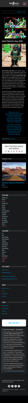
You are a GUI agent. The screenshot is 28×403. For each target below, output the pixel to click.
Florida (3, 209)
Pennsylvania (5, 248)
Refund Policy (5, 308)
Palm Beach (5, 242)
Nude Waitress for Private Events (9, 279)
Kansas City (5, 216)
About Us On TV (6, 288)
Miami (3, 223)
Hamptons (4, 212)
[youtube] (9, 386)
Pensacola (4, 246)
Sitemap (4, 310)
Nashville (4, 225)
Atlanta (3, 199)
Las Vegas (4, 220)
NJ (2, 233)
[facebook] (12, 386)
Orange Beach (5, 239)
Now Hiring (4, 293)
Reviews (4, 296)
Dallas (3, 205)
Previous (19, 12)
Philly (3, 250)
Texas (3, 261)
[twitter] (15, 386)
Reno (3, 254)
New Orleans (5, 237)
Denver (3, 207)
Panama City (5, 244)
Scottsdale (4, 257)
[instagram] (19, 386)
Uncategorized (12, 138)
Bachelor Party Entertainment (9, 276)
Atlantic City (5, 197)
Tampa (3, 259)
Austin (3, 201)
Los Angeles (5, 222)
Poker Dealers (5, 270)
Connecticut (5, 203)
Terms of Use (5, 313)
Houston (4, 214)
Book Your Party (14, 323)
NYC (3, 235)
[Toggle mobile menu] (24, 3)
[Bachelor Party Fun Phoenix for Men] (14, 162)
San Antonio (5, 255)
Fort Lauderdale (5, 210)
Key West (4, 218)
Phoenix (4, 252)
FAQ (3, 291)
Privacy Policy (5, 305)
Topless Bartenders (6, 272)
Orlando (4, 240)
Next (24, 12)
